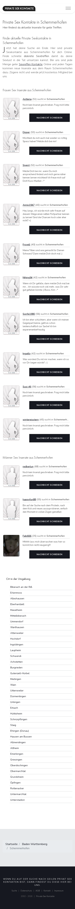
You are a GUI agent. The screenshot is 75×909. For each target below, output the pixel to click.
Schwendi (15, 656)
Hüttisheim (16, 713)
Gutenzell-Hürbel (19, 673)
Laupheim (15, 650)
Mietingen (15, 679)
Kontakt (47, 890)
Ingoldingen (16, 644)
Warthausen (17, 627)
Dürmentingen (18, 696)
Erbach (14, 708)
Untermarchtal (18, 794)
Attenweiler (17, 633)
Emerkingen (16, 754)
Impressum (58, 890)
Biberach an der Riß (21, 587)
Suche (14, 890)
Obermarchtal (18, 771)
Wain (13, 685)
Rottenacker (17, 788)
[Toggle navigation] (68, 8)
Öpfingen (15, 782)
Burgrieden (16, 667)
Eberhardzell (17, 604)
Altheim (14, 748)
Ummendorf (16, 621)
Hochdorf (15, 638)
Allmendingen (18, 742)
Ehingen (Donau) (19, 731)
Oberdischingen (19, 765)
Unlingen (15, 702)
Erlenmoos (16, 592)
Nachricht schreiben (49, 117)
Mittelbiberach (18, 615)
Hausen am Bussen (21, 736)
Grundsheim (17, 777)
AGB (38, 890)
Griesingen (16, 759)
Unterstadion (17, 800)
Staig (13, 725)
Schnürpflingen (18, 719)
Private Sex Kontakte (45, 896)
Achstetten (16, 661)
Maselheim (16, 610)
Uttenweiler (17, 690)
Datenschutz (26, 890)
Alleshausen (17, 598)
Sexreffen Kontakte (31, 64)
